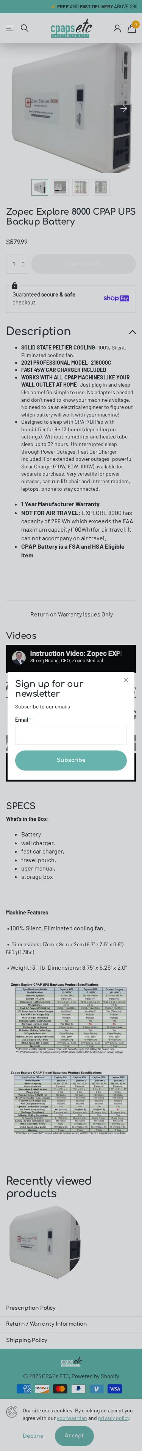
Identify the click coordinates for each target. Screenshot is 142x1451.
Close (126, 680)
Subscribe (71, 760)
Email (23, 719)
